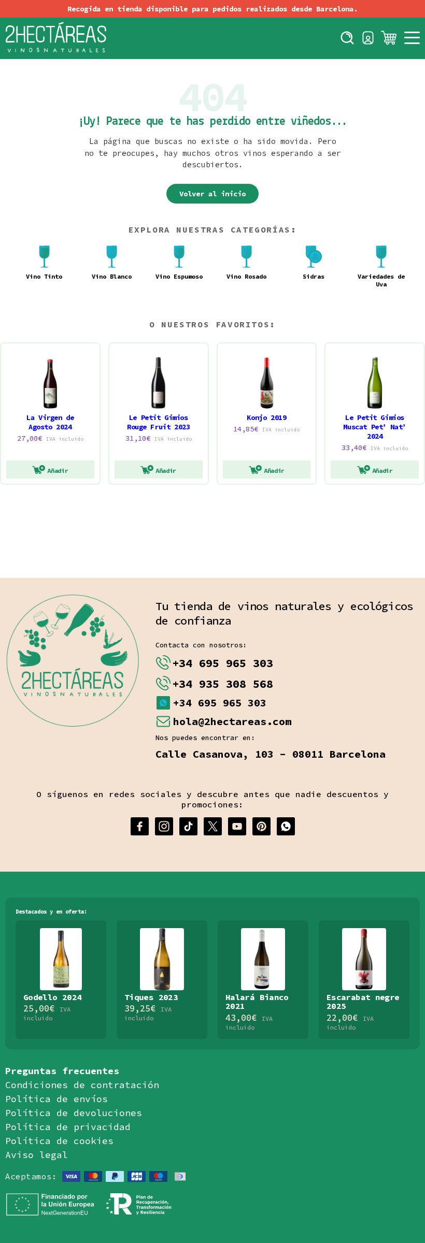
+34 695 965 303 (222, 663)
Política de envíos (56, 1099)
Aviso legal (36, 1155)
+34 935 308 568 (222, 683)
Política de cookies (59, 1141)
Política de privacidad (68, 1127)
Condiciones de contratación (82, 1085)
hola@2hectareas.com (232, 721)
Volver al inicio (212, 193)
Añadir (57, 470)
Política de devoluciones (73, 1113)
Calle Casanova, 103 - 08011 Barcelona (270, 753)
